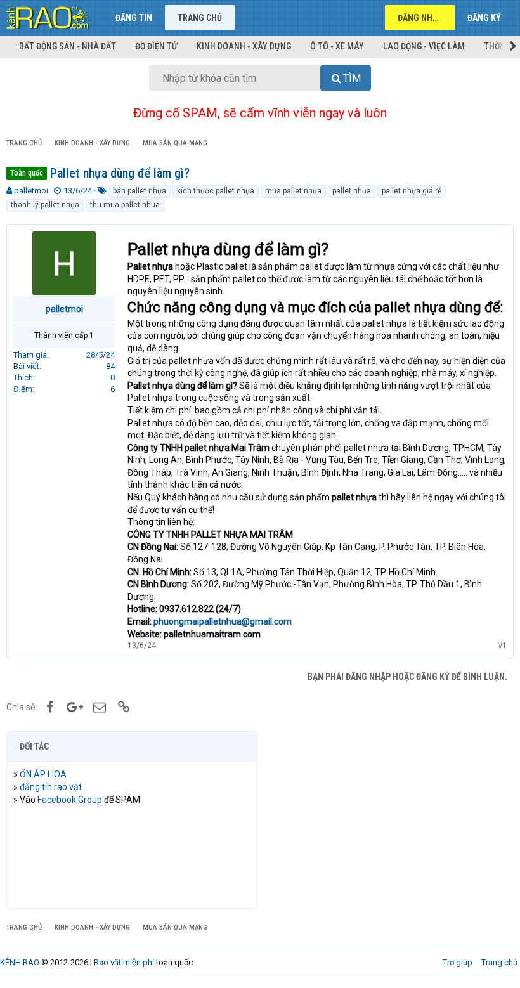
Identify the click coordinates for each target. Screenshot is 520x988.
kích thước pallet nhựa (215, 190)
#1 (502, 645)
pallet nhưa (351, 190)
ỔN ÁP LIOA (43, 774)
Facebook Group (69, 800)
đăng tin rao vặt (51, 787)
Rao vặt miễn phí (124, 962)
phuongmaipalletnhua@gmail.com (222, 621)
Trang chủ (200, 18)
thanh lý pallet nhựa (45, 204)
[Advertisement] (388, 820)
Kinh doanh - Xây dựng (244, 46)
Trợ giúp (457, 962)
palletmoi (31, 190)
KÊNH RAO (19, 962)
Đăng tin (133, 18)
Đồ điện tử (156, 46)
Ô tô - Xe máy (337, 46)
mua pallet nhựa (293, 190)
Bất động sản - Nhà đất (67, 46)
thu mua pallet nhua (125, 204)
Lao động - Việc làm (424, 46)
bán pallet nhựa (139, 190)
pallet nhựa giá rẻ (411, 190)
